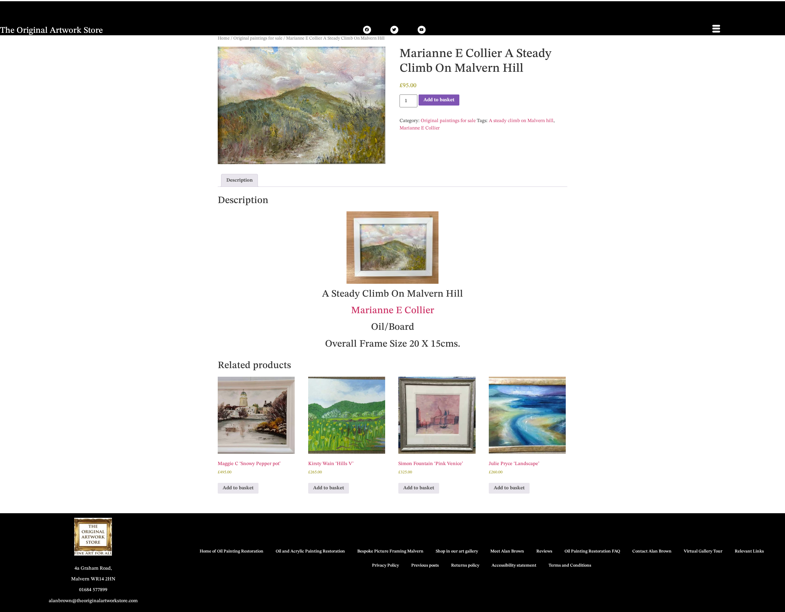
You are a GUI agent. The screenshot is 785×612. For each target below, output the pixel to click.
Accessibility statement (514, 565)
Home (224, 38)
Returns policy (465, 565)
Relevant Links (749, 551)
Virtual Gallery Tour (703, 551)
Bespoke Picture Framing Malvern (390, 551)
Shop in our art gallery (457, 551)
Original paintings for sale (257, 38)
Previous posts (425, 565)
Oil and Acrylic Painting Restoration (310, 551)
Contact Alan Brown (652, 551)
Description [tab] (239, 180)
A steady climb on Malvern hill (521, 120)
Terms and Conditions (570, 565)
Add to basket (438, 100)
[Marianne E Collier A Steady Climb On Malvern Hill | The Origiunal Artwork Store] (367, 30)
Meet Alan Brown (507, 551)
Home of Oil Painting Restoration (231, 551)
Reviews (544, 551)
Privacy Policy (385, 565)
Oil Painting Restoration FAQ (592, 551)
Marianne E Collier (420, 128)
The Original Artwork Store (51, 30)
